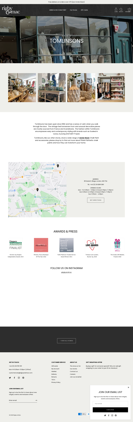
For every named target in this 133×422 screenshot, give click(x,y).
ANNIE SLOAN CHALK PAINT (57, 10)
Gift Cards (84, 10)
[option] (66, 39)
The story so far (75, 366)
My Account (55, 369)
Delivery (54, 374)
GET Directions (95, 200)
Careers (72, 374)
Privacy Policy (55, 382)
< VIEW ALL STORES (66, 341)
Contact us (74, 371)
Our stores (73, 369)
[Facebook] (109, 415)
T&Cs (53, 380)
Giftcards (54, 366)
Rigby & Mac (17, 415)
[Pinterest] (116, 415)
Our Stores (73, 10)
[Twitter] (105, 415)
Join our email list (76, 377)
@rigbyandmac (66, 272)
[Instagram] (112, 415)
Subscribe (110, 410)
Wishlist (54, 371)
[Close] (128, 387)
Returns (54, 377)
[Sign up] (36, 400)
